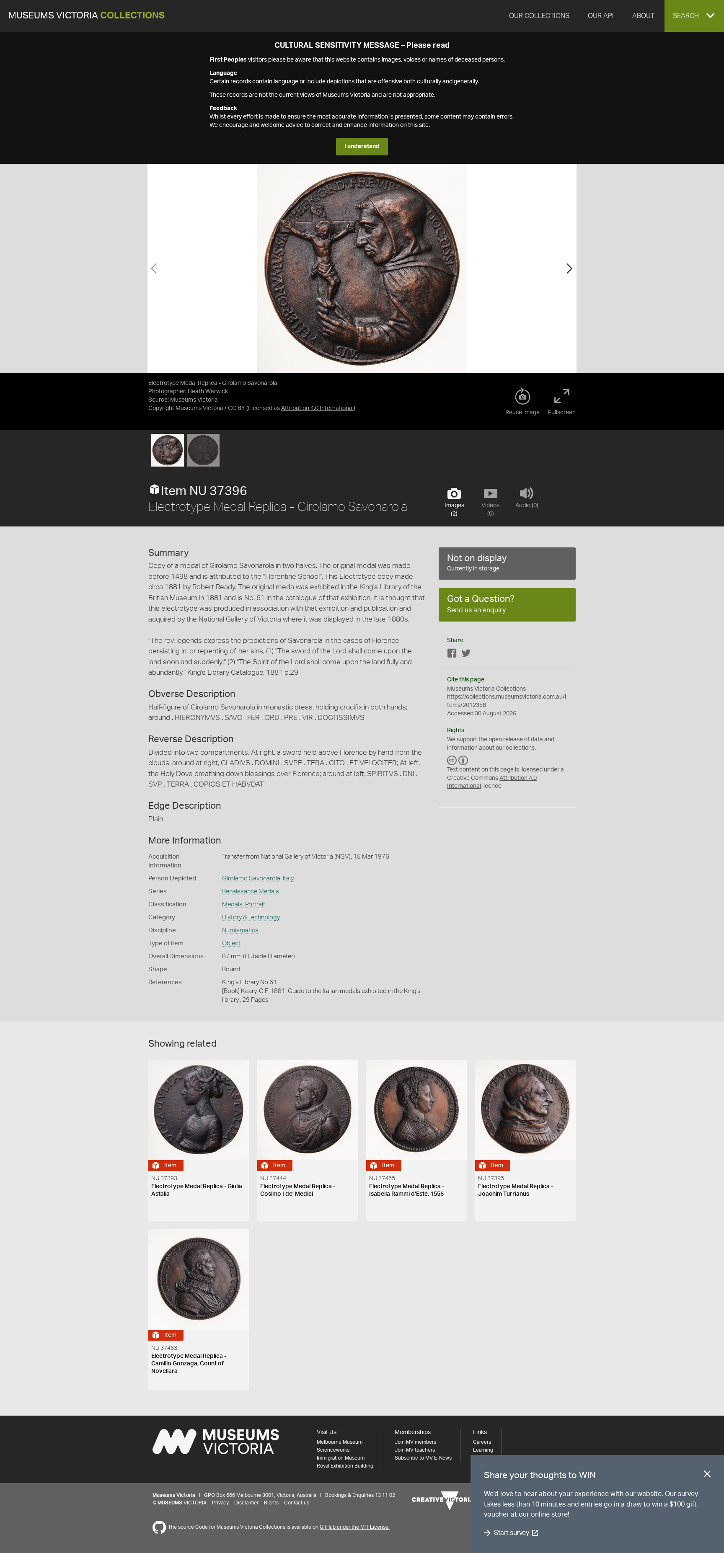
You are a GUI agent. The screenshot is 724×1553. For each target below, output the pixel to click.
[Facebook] (452, 654)
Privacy (220, 1502)
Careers (482, 1442)
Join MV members (415, 1442)
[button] (694, 16)
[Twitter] (466, 654)
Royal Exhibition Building (345, 1465)
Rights (271, 1502)
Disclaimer (246, 1502)
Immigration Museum (341, 1457)
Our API (601, 16)
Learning (483, 1449)
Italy (288, 878)
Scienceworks (333, 1449)
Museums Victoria (86, 15)
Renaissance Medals (250, 891)
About (643, 16)
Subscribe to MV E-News (423, 1457)
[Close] (707, 1475)
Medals (232, 904)
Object (231, 943)
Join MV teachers (415, 1449)
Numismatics (240, 930)
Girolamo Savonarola (251, 878)
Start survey (511, 1533)
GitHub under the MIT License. (355, 1527)
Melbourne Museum (339, 1442)
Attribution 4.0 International (317, 408)
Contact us (296, 1502)
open (495, 740)
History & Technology (251, 917)
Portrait (255, 904)
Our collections (539, 16)
